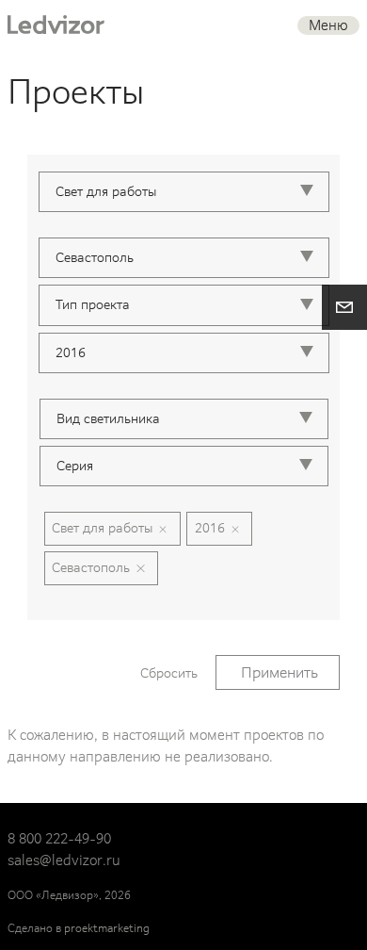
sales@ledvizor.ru (64, 860)
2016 (210, 527)
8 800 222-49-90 (59, 838)
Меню (328, 25)
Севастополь (91, 567)
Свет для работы (102, 527)
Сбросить (169, 672)
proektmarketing (107, 928)
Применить (279, 672)
